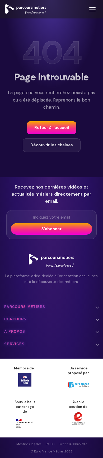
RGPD (50, 444)
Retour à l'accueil (51, 127)
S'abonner (51, 229)
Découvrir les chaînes (51, 145)
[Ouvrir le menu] (92, 9)
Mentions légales (28, 444)
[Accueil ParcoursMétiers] (51, 261)
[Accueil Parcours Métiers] (25, 9)
